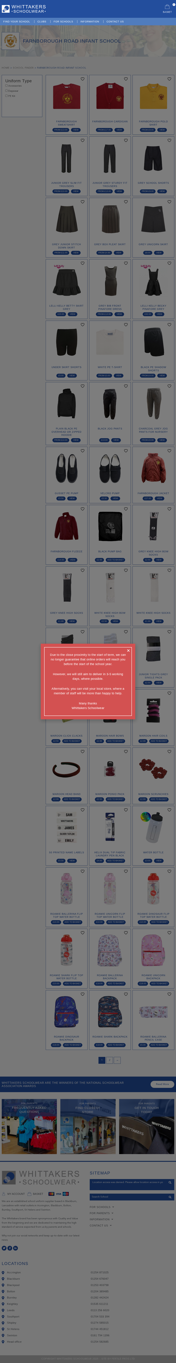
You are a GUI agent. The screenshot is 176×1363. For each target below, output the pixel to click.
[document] (88, 681)
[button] (128, 650)
